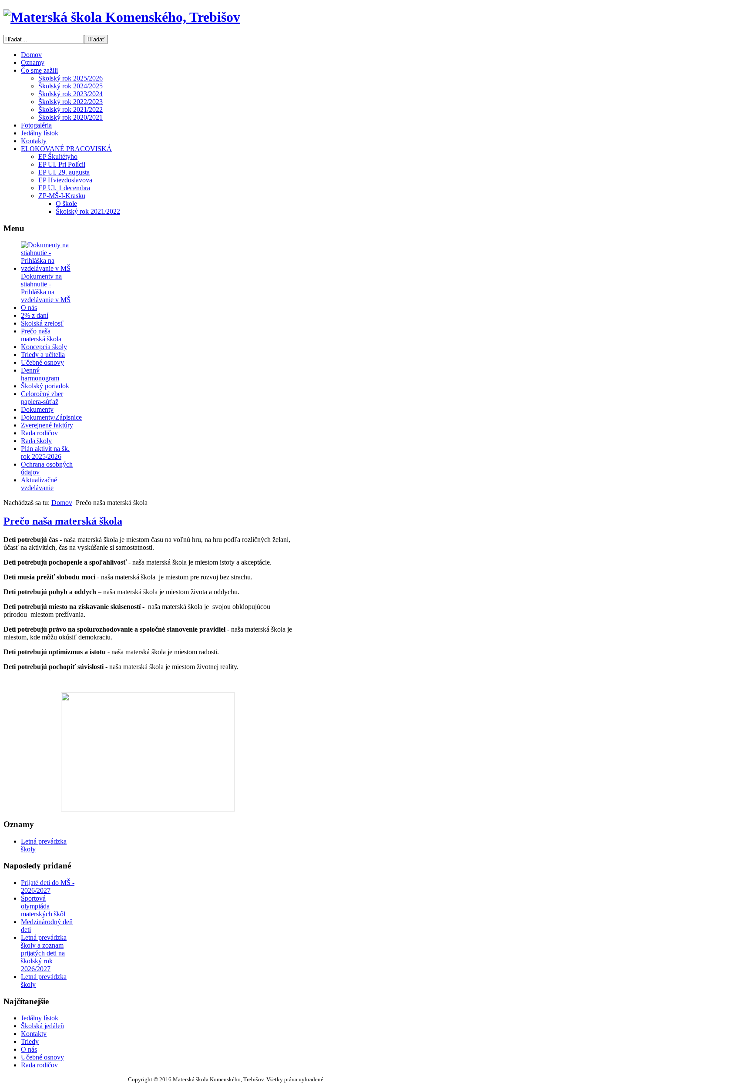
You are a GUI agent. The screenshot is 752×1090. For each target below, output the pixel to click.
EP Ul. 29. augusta (64, 172)
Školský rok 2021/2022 (70, 109)
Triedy (30, 1041)
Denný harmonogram (40, 374)
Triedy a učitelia (43, 354)
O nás (29, 307)
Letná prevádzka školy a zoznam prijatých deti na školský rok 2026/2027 (44, 953)
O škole (66, 203)
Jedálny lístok (39, 1018)
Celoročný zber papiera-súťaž (42, 397)
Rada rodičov (39, 433)
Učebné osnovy (42, 362)
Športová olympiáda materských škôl (43, 906)
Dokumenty (37, 409)
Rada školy (36, 440)
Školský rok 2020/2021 (70, 117)
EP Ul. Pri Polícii (61, 164)
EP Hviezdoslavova (65, 180)
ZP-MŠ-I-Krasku (61, 195)
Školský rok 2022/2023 (70, 101)
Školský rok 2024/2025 (70, 86)
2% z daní (34, 315)
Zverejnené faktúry (47, 425)
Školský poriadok (45, 386)
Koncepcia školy (44, 346)
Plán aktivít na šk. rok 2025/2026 (45, 452)
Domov (61, 502)
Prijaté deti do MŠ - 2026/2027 (47, 886)
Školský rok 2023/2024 (70, 94)
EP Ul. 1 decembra (64, 188)
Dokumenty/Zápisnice (51, 417)
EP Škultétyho (57, 156)
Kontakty (34, 1033)
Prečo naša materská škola (41, 335)
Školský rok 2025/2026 (70, 78)
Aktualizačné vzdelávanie (39, 483)
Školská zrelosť (42, 323)
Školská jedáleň (42, 1025)
